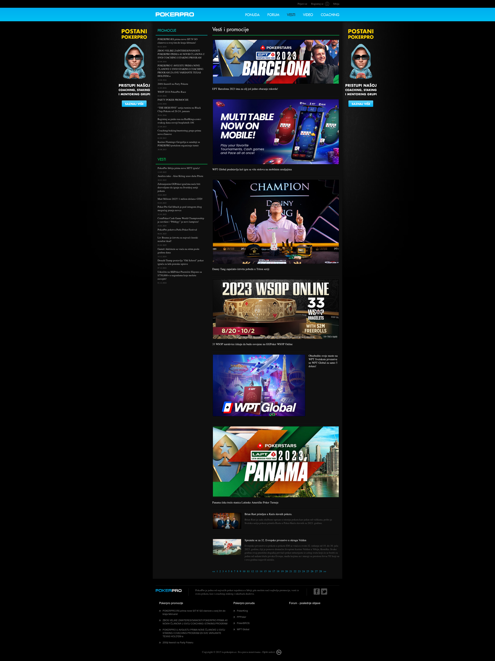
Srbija (336, 3)
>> (324, 571)
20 (286, 571)
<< (213, 571)
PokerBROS (243, 623)
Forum (273, 14)
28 (320, 571)
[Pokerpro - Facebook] (317, 591)
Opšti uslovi (268, 652)
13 (256, 571)
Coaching (330, 14)
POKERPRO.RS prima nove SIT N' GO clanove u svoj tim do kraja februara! (194, 612)
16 (269, 571)
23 (299, 571)
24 (303, 571)
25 (307, 571)
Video (308, 14)
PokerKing (242, 610)
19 (282, 571)
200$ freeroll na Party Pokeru (178, 642)
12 (252, 571)
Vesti (291, 14)
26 (312, 571)
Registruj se (317, 3)
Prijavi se (302, 3)
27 (316, 571)
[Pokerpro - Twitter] (324, 591)
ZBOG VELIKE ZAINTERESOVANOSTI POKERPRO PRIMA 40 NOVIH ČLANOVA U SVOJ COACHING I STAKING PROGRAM (195, 621)
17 (273, 571)
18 (278, 571)
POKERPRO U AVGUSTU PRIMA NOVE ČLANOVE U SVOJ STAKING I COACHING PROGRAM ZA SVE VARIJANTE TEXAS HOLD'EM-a (194, 633)
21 (290, 571)
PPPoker (241, 616)
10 (244, 571)
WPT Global (243, 629)
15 (265, 571)
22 (295, 571)
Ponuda (252, 14)
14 (261, 571)
